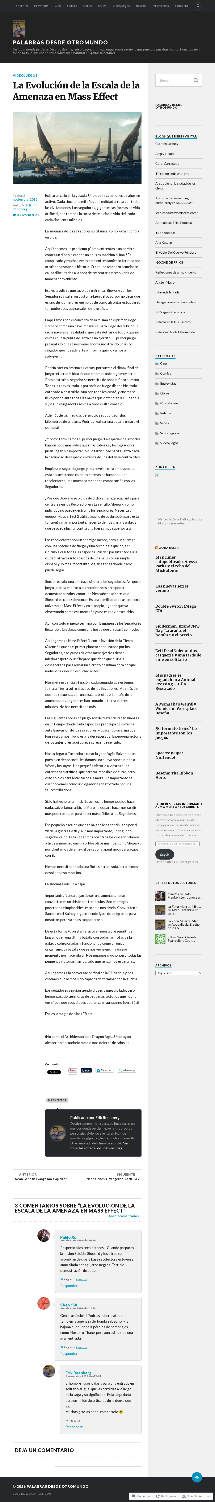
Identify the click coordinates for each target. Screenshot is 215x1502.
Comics (72, 6)
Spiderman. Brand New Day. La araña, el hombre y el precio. (177, 630)
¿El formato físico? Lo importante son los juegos (176, 733)
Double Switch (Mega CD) (175, 608)
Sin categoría (169, 433)
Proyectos (41, 6)
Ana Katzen (163, 242)
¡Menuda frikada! (168, 292)
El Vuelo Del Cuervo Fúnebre (175, 252)
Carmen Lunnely (166, 143)
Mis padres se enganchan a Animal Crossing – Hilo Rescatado (175, 682)
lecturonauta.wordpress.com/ (176, 213)
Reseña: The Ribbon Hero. (174, 775)
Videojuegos (121, 6)
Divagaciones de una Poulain (175, 302)
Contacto (181, 6)
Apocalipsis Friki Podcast (173, 222)
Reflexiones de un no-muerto (175, 272)
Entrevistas (168, 383)
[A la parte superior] (197, 1477)
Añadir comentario (123, 1216)
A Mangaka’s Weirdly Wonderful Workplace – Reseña (178, 708)
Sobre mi (22, 6)
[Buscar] (196, 80)
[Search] (198, 6)
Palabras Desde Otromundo (168, 106)
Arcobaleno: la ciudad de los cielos (175, 185)
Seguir (164, 854)
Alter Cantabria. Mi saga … (183, 911)
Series (102, 6)
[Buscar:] (178, 80)
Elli (170, 937)
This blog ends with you (172, 173)
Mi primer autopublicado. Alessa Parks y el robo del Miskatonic (176, 564)
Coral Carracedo (167, 163)
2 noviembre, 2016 (25, 197)
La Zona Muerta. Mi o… (184, 906)
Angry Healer (165, 154)
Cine (58, 6)
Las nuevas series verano (172, 588)
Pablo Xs (68, 1237)
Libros (87, 6)
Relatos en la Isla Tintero (173, 322)
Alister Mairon (165, 282)
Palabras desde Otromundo (60, 42)
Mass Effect (57, 1100)
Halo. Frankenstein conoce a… (185, 895)
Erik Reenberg (22, 207)
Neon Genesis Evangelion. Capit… (182, 938)
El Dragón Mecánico (170, 312)
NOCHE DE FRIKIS (169, 262)
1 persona (81, 1279)
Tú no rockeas (165, 233)
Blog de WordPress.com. (32, 1493)
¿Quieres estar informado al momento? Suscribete (178, 805)
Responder (68, 1285)
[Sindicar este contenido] (157, 547)
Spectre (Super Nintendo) (169, 755)
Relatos (141, 6)
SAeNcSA (68, 1305)
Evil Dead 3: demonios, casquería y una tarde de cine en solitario (178, 655)
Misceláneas (161, 6)
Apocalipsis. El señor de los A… (184, 926)
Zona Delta (169, 547)
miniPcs (173, 894)
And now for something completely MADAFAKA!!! (174, 200)
